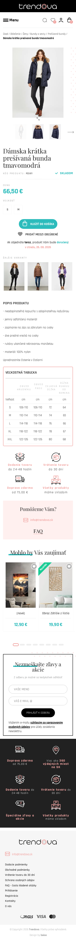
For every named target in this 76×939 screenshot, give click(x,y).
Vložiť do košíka (42, 224)
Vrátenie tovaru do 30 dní (20, 875)
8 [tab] (61, 645)
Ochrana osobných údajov (19, 880)
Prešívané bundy (57, 34)
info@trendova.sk (41, 520)
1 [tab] (15, 645)
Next (70, 132)
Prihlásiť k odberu (38, 713)
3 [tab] (28, 645)
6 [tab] (48, 645)
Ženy (25, 34)
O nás (8, 906)
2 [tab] (22, 645)
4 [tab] (35, 645)
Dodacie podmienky (16, 864)
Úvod (5, 34)
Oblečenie (15, 34)
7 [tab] (54, 645)
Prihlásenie (11, 890)
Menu (13, 20)
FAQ (38, 531)
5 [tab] (41, 645)
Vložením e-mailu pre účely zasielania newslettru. (36, 727)
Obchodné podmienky (17, 870)
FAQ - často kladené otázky (20, 885)
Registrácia (11, 896)
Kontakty (10, 901)
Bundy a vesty (37, 34)
